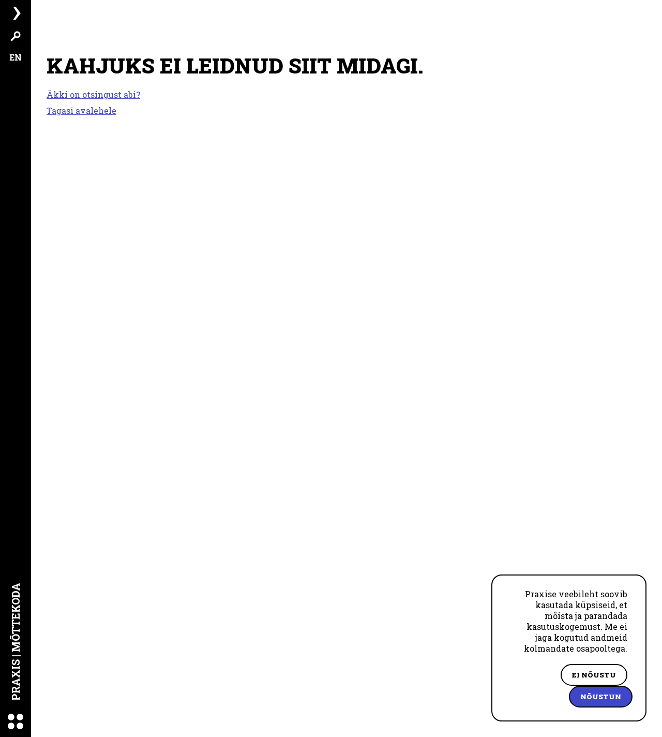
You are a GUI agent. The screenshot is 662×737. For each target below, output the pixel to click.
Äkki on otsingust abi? (93, 95)
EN (15, 57)
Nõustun (600, 696)
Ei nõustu (594, 675)
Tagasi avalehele (81, 110)
